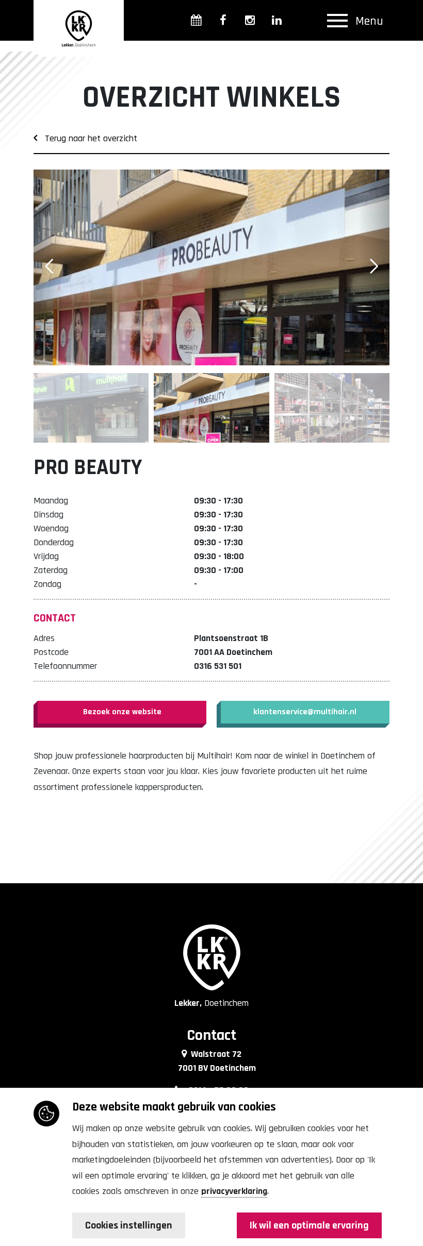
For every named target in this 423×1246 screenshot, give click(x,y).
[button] (374, 266)
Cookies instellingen (128, 1225)
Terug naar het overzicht (87, 138)
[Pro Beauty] (211, 267)
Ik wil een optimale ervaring (309, 1225)
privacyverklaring (234, 1191)
